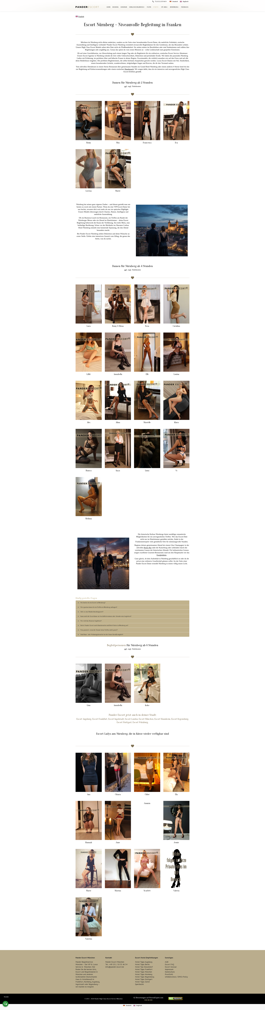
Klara (176, 422)
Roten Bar (148, 548)
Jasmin (147, 803)
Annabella (118, 374)
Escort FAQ (169, 964)
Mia (118, 143)
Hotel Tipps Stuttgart (143, 979)
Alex (88, 422)
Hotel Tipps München (143, 972)
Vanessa (88, 939)
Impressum (169, 969)
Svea (147, 326)
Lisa (88, 705)
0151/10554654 (161, 1)
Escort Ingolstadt (116, 719)
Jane (118, 842)
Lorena (89, 191)
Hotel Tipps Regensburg (144, 977)
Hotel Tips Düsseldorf (144, 967)
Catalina (176, 326)
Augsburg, (96, 982)
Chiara (118, 794)
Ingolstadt (80, 984)
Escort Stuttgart (124, 722)
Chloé (147, 794)
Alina (118, 422)
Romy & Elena (118, 326)
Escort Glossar (171, 967)
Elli (147, 374)
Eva (176, 143)
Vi (176, 470)
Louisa (176, 374)
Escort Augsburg (83, 719)
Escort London (131, 719)
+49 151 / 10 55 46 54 (118, 964)
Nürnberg (87, 982)
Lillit (89, 374)
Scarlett (147, 890)
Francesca (147, 143)
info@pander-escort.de (114, 967)
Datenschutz (170, 972)
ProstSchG (169, 974)
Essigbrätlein (161, 555)
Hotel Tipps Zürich (142, 982)
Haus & (79, 979)
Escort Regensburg (179, 719)
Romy (88, 143)
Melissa (88, 518)
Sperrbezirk (139, 984)
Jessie (176, 842)
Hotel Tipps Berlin (142, 964)
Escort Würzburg (140, 722)
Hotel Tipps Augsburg (143, 962)
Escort (78, 972)
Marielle (147, 422)
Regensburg (93, 984)
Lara (89, 326)
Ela (176, 794)
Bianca (89, 470)
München (87, 967)
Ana (88, 794)
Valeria (176, 890)
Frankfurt (79, 982)
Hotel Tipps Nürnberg (143, 974)
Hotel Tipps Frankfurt (143, 969)
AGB (166, 962)
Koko (147, 705)
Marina (118, 890)
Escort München (146, 719)
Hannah (88, 842)
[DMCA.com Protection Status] (175, 999)
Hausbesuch (129, 69)
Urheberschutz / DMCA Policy (176, 977)
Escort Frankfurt (99, 719)
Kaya (118, 470)
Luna (147, 470)
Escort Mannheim (162, 719)
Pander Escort (117, 715)
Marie (117, 191)
